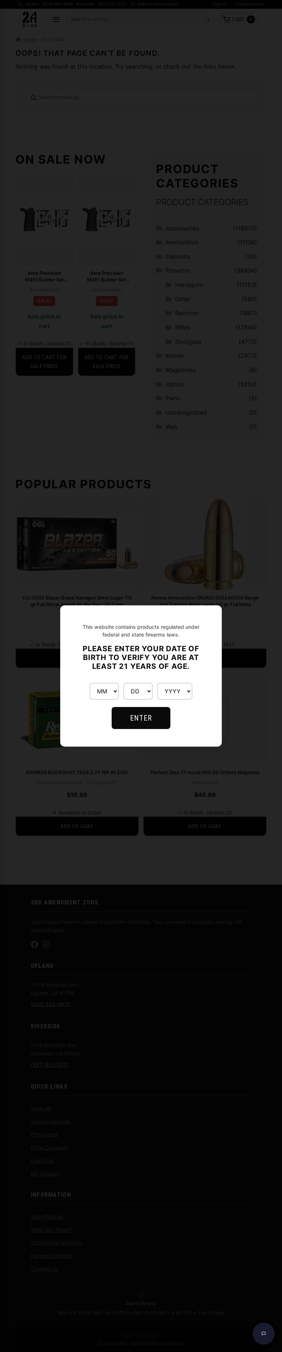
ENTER (141, 718)
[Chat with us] (264, 1334)
